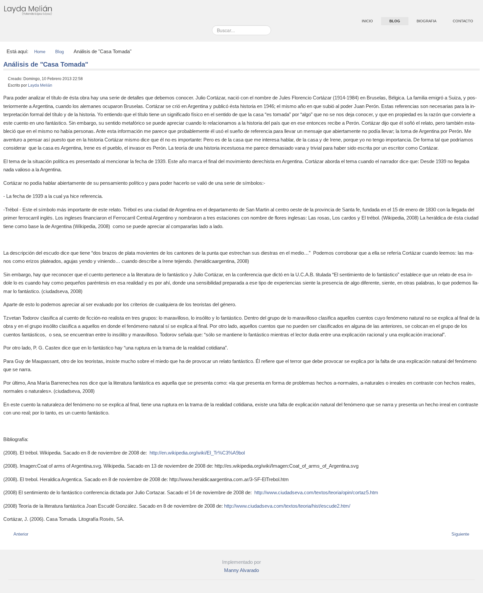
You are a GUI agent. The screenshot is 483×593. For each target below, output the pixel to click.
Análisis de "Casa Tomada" (45, 64)
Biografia (426, 21)
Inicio (367, 21)
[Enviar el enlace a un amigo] (478, 80)
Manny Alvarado (241, 570)
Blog (394, 21)
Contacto (463, 21)
